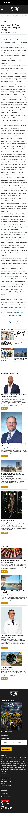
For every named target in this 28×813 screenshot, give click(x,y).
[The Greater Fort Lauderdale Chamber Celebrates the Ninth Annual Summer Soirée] (7, 336)
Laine (9, 447)
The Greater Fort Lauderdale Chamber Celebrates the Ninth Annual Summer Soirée (6, 343)
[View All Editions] (11, 716)
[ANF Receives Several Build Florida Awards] (7, 353)
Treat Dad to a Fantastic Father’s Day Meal (13, 560)
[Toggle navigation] (2, 9)
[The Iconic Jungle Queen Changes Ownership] (20, 353)
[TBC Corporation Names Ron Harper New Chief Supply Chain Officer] (11, 384)
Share (17, 324)
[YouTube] (9, 2)
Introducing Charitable (7, 520)
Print (10, 324)
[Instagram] (4, 2)
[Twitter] (6, 2)
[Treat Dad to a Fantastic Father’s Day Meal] (11, 554)
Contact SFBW (4, 793)
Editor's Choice (7, 21)
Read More (4, 408)
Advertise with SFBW (6, 796)
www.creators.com (18, 312)
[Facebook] (1, 2)
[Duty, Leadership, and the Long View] (11, 621)
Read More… (4, 773)
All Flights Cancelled (7, 667)
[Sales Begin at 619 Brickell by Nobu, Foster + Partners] (11, 582)
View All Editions (6, 731)
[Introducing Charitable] (11, 505)
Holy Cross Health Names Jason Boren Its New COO (13, 444)
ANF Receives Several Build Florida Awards (6, 358)
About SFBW (4, 790)
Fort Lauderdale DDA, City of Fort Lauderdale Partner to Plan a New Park (12, 474)
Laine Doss (9, 669)
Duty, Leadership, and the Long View (12, 635)
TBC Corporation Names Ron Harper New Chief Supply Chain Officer (13, 395)
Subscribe (6, 749)
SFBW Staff (13, 32)
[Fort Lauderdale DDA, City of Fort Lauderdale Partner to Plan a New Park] (11, 466)
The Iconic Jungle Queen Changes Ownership (20, 359)
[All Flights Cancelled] (11, 659)
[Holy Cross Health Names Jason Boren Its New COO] (11, 427)
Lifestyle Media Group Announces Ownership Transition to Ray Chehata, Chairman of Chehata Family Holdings (20, 340)
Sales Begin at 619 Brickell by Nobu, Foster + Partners (14, 591)
